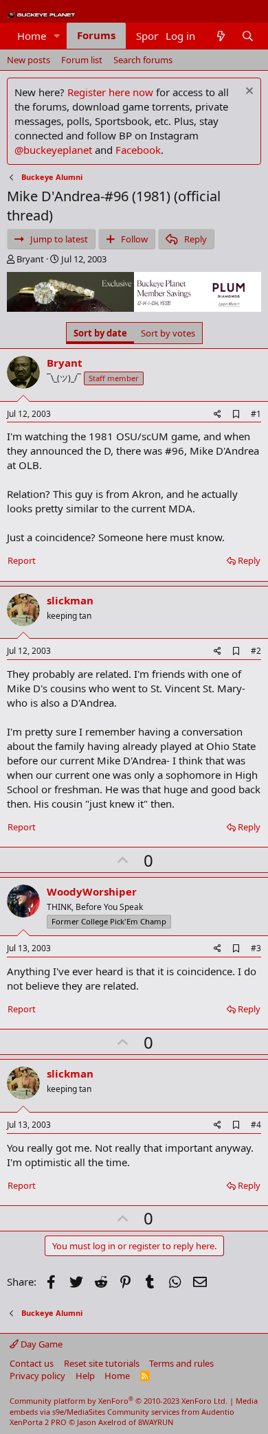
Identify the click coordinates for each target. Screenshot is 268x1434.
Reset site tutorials (101, 1363)
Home (31, 36)
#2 (256, 651)
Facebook (138, 150)
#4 (256, 1124)
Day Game (41, 1344)
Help (85, 1375)
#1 (256, 414)
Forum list (81, 60)
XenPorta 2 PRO (38, 1422)
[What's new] (220, 36)
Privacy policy (37, 1375)
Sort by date (100, 333)
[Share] (217, 414)
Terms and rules (181, 1363)
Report (22, 560)
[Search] (247, 36)
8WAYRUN (155, 1422)
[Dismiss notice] (248, 92)
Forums (96, 35)
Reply (249, 560)
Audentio (217, 1412)
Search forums (142, 60)
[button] (57, 36)
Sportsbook (163, 36)
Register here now (110, 92)
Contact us (32, 1363)
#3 (256, 948)
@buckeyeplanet (53, 150)
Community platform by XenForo (118, 1401)
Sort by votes (168, 333)
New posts (28, 60)
